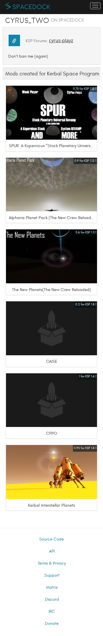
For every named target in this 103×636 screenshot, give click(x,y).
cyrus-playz (61, 40)
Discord (52, 599)
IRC (52, 611)
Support (52, 575)
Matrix (52, 587)
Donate (52, 623)
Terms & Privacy (52, 563)
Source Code (51, 539)
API (52, 551)
